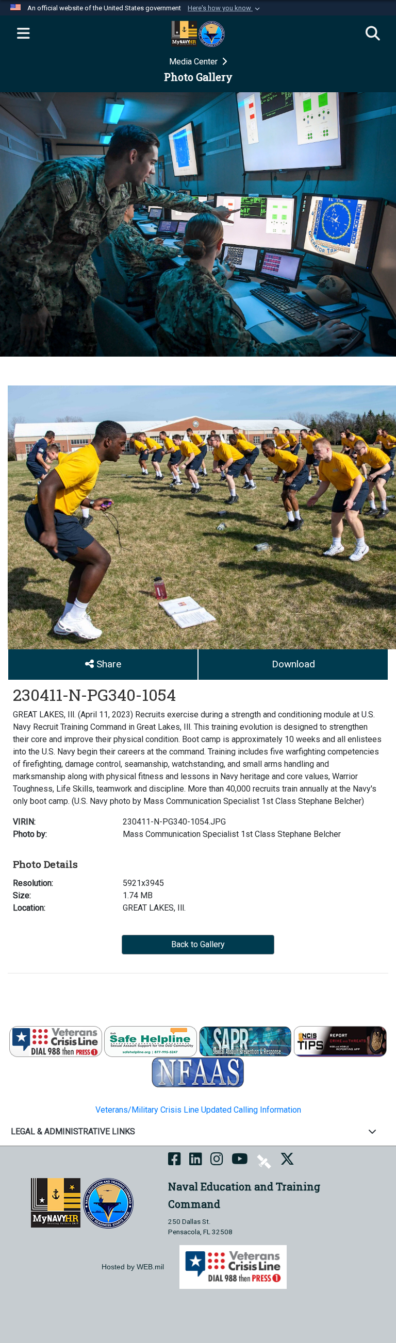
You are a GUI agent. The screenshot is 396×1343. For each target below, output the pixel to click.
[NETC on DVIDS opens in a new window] (264, 1161)
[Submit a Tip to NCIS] (340, 1041)
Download (293, 664)
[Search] (372, 34)
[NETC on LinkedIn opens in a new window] (195, 1161)
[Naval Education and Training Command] (82, 1202)
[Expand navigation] (23, 34)
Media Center (194, 61)
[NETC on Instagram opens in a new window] (216, 1161)
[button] (225, 8)
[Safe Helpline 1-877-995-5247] (150, 1041)
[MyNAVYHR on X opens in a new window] (287, 1161)
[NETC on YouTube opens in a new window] (240, 1161)
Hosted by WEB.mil (133, 1267)
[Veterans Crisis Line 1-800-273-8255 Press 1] (55, 1041)
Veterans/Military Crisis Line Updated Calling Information (198, 1110)
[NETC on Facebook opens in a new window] (174, 1161)
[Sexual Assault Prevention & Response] (245, 1041)
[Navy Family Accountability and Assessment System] (198, 1072)
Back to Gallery (198, 944)
